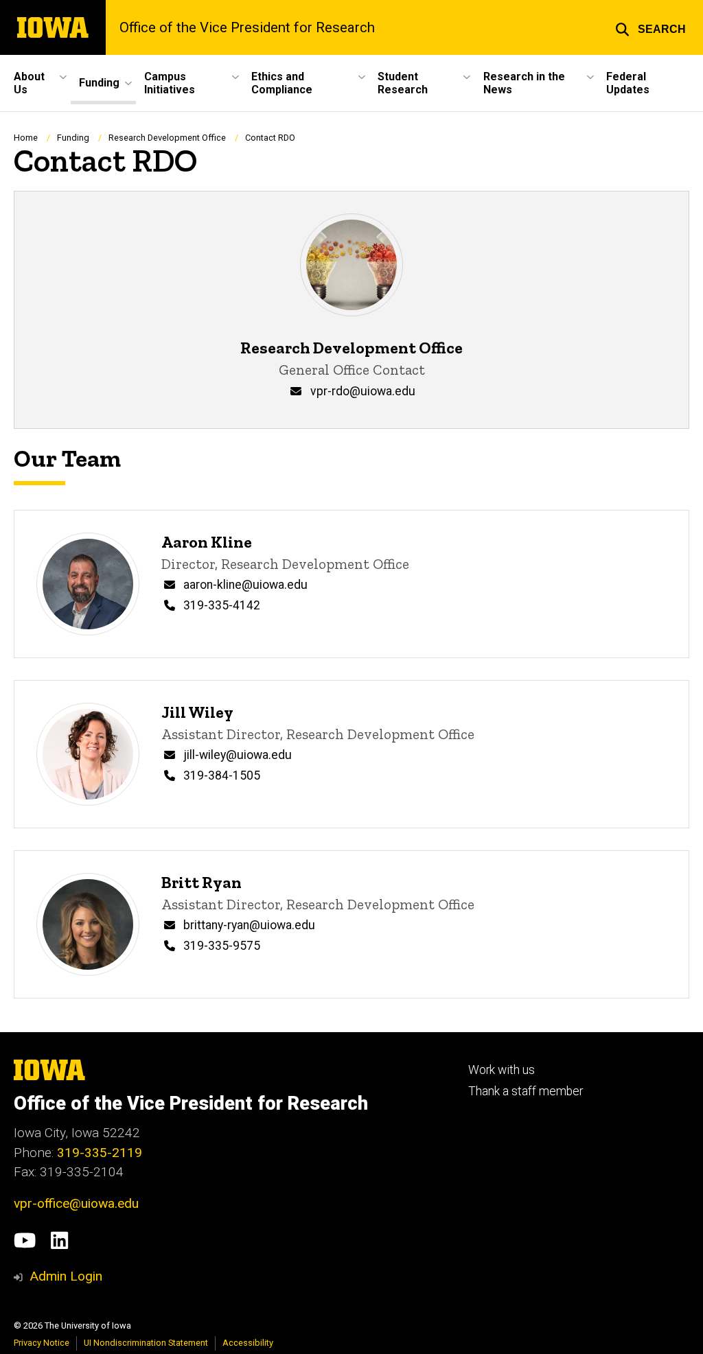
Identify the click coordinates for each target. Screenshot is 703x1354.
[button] (650, 27)
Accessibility (247, 1343)
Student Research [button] (403, 83)
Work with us (501, 1070)
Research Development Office (167, 137)
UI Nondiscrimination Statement (146, 1343)
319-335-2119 (99, 1152)
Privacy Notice (41, 1343)
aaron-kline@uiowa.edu (245, 585)
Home (26, 137)
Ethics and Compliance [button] (281, 83)
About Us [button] (29, 83)
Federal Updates (627, 83)
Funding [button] (99, 82)
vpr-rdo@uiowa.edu (362, 391)
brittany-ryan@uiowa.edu (249, 925)
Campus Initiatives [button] (169, 83)
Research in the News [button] (524, 83)
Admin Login (66, 1276)
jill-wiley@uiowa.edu (237, 755)
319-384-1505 (221, 775)
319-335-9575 (221, 946)
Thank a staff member (525, 1091)
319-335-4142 (221, 605)
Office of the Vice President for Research (247, 27)
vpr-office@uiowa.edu (76, 1203)
